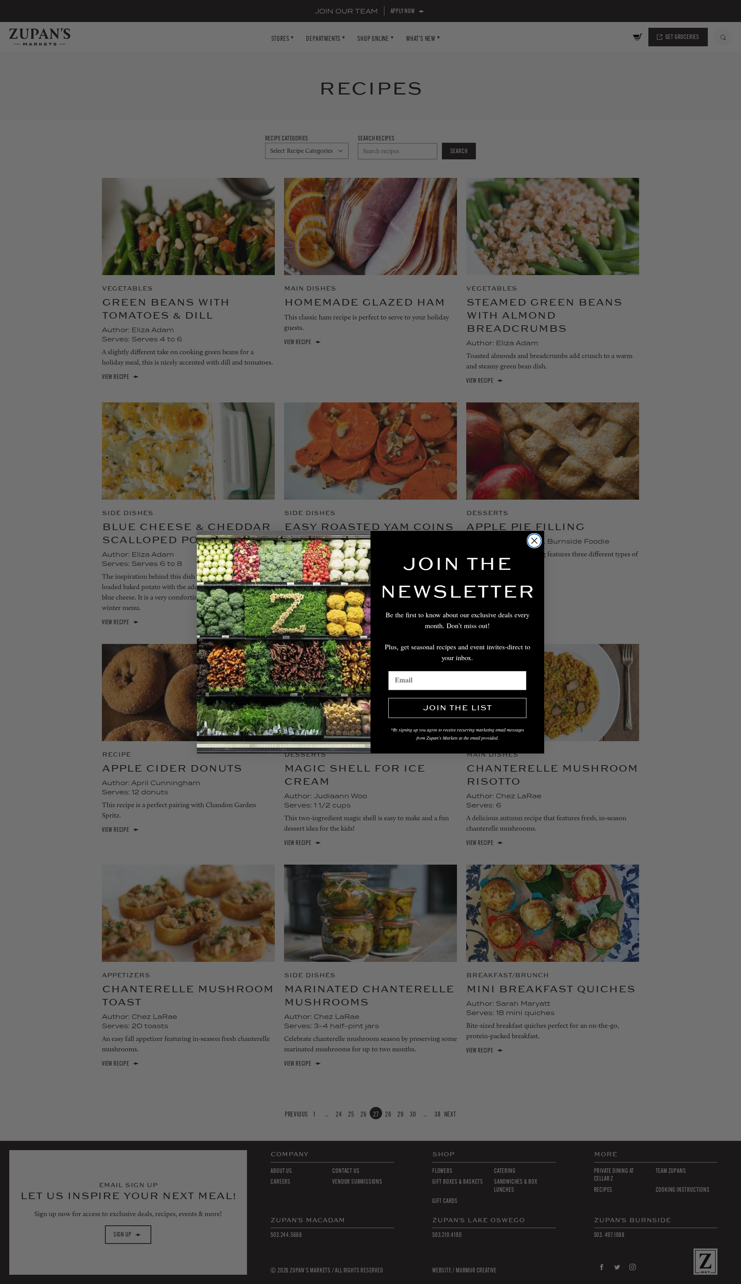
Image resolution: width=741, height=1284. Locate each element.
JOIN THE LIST (457, 708)
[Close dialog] (534, 540)
